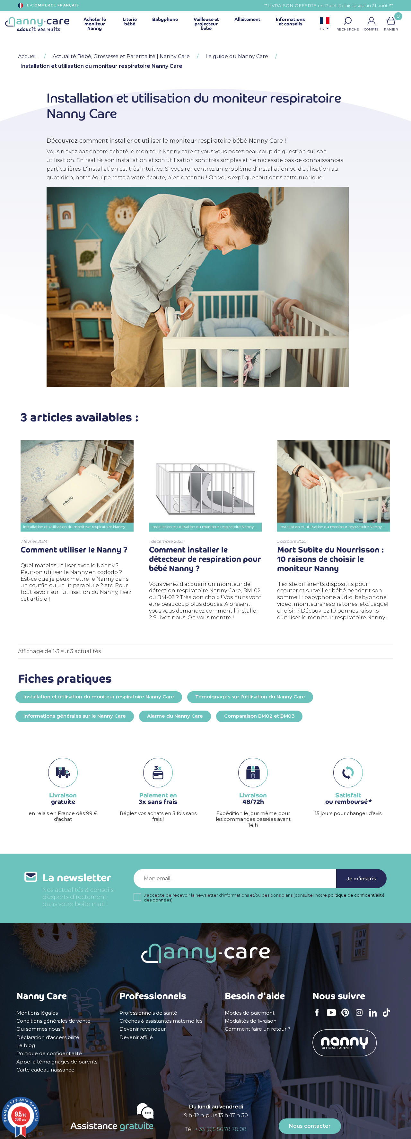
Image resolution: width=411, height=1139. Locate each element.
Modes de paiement (250, 1013)
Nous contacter (310, 1126)
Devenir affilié (136, 1037)
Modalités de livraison (250, 1021)
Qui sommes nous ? (40, 1029)
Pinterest (347, 1017)
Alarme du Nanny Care (175, 716)
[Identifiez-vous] (371, 21)
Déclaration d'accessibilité (47, 1037)
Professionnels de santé (148, 1013)
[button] (348, 21)
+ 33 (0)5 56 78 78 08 (221, 1129)
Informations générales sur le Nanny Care (74, 716)
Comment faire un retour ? (257, 1029)
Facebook (318, 1017)
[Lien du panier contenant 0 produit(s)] (391, 21)
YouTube (333, 1017)
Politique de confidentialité (49, 1053)
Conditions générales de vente (53, 1021)
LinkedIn (374, 1016)
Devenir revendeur (142, 1029)
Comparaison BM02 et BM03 (259, 716)
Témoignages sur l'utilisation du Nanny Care (250, 697)
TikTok (388, 1017)
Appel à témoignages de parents (56, 1062)
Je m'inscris (361, 878)
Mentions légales (37, 1013)
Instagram (361, 1017)
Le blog (25, 1045)
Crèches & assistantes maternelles (160, 1021)
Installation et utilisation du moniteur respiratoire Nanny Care (98, 697)
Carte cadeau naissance (45, 1070)
